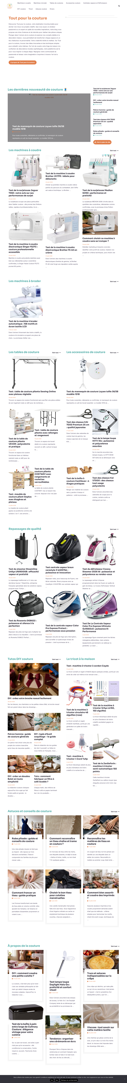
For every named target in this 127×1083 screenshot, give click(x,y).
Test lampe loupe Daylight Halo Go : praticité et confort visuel (60, 986)
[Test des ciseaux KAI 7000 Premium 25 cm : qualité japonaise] (79, 414)
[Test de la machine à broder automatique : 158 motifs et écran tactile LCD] (26, 301)
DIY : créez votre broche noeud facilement (29, 698)
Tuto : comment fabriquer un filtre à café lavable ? (44, 779)
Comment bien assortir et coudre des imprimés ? (100, 895)
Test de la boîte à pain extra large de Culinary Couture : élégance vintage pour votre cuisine (25, 1029)
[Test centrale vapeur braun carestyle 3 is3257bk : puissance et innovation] (63, 548)
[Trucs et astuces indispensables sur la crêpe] (101, 962)
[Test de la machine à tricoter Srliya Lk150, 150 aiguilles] (106, 691)
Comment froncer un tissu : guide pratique (24, 894)
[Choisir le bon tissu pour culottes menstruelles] (63, 881)
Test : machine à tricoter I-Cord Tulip (77, 757)
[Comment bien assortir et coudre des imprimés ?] (101, 881)
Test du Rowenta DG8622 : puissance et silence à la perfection (22, 623)
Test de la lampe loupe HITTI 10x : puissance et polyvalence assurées (104, 442)
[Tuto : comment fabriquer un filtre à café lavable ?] (47, 764)
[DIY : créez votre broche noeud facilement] (34, 679)
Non (57, 1080)
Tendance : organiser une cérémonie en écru (63, 1040)
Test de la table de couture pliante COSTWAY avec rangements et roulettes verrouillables (44, 475)
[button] (119, 6)
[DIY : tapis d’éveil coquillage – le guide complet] (47, 721)
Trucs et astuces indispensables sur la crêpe (99, 976)
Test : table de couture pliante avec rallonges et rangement (46, 433)
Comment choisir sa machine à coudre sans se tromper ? (98, 239)
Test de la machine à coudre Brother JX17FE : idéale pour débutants (60, 176)
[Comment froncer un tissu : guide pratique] (26, 881)
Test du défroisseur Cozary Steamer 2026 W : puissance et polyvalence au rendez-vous (98, 572)
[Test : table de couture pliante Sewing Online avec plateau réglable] (34, 372)
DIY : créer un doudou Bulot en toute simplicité (19, 779)
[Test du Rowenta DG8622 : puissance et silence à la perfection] (26, 603)
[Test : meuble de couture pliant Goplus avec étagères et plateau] (22, 478)
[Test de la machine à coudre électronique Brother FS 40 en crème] (63, 227)
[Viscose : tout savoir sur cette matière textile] (101, 1016)
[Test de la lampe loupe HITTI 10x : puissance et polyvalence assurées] (105, 422)
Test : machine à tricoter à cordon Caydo (87, 666)
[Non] (125, 1079)
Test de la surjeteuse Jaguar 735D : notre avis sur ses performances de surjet (104, 91)
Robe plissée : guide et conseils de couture (25, 840)
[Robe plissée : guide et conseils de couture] (26, 827)
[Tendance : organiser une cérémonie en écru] (63, 1027)
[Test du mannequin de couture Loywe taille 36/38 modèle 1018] (92, 372)
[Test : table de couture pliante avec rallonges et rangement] (48, 418)
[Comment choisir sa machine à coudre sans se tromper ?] (100, 223)
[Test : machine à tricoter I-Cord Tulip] (79, 743)
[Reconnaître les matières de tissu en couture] (101, 827)
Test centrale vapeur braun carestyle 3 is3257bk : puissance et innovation (60, 570)
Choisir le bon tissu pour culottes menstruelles (60, 895)
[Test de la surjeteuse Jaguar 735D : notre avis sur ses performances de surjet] (26, 170)
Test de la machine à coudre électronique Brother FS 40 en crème (61, 250)
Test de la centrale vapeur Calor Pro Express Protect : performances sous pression (62, 628)
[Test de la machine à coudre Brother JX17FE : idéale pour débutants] (63, 162)
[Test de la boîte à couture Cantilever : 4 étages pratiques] (79, 470)
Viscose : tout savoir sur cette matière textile (100, 1028)
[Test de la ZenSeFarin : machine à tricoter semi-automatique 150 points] (106, 747)
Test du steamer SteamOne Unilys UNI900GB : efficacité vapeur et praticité (24, 572)
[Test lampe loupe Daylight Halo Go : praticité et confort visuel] (63, 966)
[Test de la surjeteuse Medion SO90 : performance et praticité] (100, 170)
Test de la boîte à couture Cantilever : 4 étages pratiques (77, 481)
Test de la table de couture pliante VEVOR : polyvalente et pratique (19, 442)
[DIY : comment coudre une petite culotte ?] (26, 962)
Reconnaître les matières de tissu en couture (98, 841)
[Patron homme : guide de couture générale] (21, 721)
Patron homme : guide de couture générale (103, 111)
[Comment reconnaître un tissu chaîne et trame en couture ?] (63, 827)
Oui (52, 1080)
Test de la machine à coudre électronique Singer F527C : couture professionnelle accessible (23, 248)
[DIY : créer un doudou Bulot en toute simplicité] (21, 764)
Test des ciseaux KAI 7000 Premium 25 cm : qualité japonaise (104, 122)
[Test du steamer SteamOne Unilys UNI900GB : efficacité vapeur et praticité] (26, 549)
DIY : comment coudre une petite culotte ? (24, 974)
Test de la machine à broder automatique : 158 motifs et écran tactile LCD (23, 324)
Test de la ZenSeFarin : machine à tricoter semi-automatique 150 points (105, 767)
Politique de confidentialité (69, 1080)
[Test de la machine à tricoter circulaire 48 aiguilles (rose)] (79, 693)
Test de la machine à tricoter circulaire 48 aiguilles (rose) (77, 712)
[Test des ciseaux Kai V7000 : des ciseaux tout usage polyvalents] (105, 469)
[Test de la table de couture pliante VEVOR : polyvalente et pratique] (22, 422)
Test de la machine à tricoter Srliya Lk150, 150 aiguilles (104, 708)
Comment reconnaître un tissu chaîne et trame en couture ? (63, 841)
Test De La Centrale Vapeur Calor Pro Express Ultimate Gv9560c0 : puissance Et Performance (96, 627)
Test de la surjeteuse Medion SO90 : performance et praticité (97, 193)
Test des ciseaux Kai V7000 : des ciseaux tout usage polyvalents (103, 482)
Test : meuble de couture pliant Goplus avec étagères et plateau (20, 498)
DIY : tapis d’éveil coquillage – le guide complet (45, 737)
